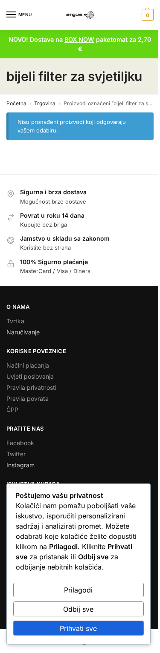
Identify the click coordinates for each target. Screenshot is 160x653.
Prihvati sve (78, 628)
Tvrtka (15, 321)
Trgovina (44, 103)
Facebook (20, 442)
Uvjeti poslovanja (30, 376)
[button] (147, 15)
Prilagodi (78, 590)
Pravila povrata (27, 398)
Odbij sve (78, 609)
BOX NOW (79, 39)
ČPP (12, 409)
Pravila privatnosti (31, 387)
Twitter (16, 453)
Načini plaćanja (27, 365)
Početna (16, 103)
